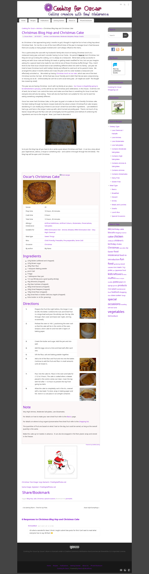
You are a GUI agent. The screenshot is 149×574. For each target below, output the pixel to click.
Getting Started (59, 21)
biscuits (111, 232)
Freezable (59, 240)
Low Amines (116, 137)
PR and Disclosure (86, 21)
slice (109, 295)
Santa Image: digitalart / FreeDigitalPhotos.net (39, 487)
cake (35, 499)
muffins (112, 278)
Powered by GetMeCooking (93, 444)
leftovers (118, 274)
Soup (123, 295)
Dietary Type (114, 126)
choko (119, 244)
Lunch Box (116, 212)
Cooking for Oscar (28, 28)
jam (114, 270)
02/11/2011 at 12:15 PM (46, 526)
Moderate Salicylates (67, 36)
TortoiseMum (32, 526)
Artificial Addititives (52, 223)
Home (23, 21)
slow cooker (116, 295)
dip (127, 248)
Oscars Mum (28, 36)
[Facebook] (128, 5)
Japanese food (120, 270)
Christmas (48, 244)
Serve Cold (79, 240)
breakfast (123, 233)
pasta (116, 281)
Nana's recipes (120, 278)
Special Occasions (118, 216)
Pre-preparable (69, 240)
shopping (122, 292)
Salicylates (48, 226)
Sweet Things (49, 236)
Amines (39, 28)
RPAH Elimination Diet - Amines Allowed (59, 230)
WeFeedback (113, 316)
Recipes (33, 21)
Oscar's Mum (45, 551)
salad (113, 289)
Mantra (80, 568)
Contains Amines (118, 170)
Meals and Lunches (119, 204)
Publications (45, 21)
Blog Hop (30, 499)
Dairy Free (116, 178)
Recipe (76, 36)
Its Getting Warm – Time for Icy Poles (35, 508)
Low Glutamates (54, 36)
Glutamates (77, 223)
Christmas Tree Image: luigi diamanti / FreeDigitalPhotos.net (44, 482)
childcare (111, 241)
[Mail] (120, 5)
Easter (110, 251)
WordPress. (88, 568)
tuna (115, 307)
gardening (117, 264)
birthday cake (118, 229)
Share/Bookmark (36, 492)
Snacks (81, 36)
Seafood (115, 292)
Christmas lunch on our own (66, 73)
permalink (69, 499)
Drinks (114, 201)
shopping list (84, 421)
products (122, 285)
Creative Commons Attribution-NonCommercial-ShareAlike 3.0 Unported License (95, 551)
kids (110, 274)
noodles (110, 282)
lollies (124, 274)
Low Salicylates (117, 145)
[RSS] (124, 5)
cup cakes (122, 248)
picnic (115, 286)
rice (109, 289)
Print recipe (65, 175)
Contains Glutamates (119, 174)
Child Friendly (50, 240)
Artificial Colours (66, 223)
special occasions (49, 499)
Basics (69, 417)
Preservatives (87, 223)
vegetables (116, 311)
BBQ (110, 229)
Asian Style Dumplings (91, 508)
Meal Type (114, 185)
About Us (72, 21)
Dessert (114, 197)
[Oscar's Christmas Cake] (39, 204)
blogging (118, 233)
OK (125, 35)
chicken (118, 236)
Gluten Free (116, 182)
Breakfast (115, 193)
